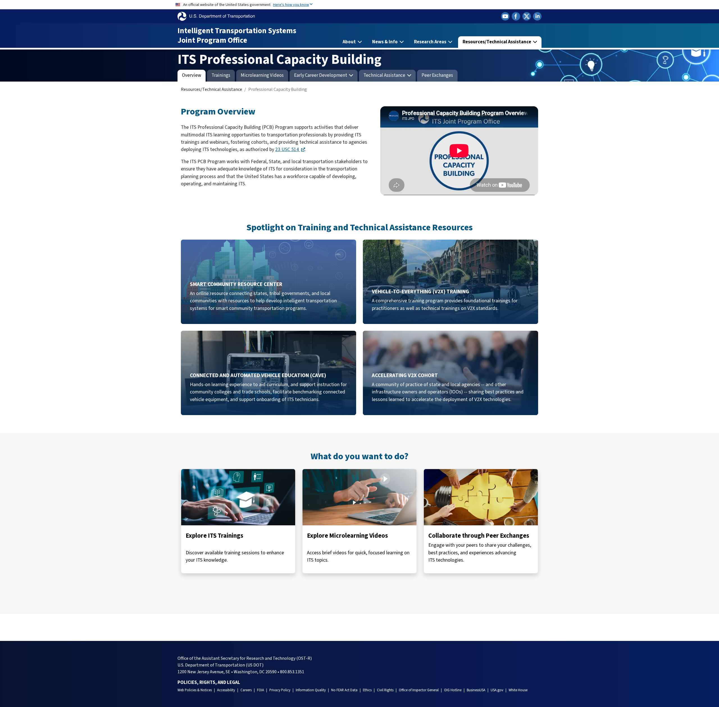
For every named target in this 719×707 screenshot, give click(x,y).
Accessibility (226, 690)
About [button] (350, 42)
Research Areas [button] (430, 42)
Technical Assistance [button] (384, 75)
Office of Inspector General (419, 690)
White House (518, 690)
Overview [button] (191, 75)
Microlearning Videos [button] (262, 75)
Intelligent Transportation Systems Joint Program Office (237, 35)
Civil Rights (385, 690)
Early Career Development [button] (321, 75)
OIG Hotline (452, 690)
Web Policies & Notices (195, 690)
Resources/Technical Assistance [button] (497, 42)
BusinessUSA (476, 690)
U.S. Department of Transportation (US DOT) (220, 665)
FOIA (260, 690)
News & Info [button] (385, 42)
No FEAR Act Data (344, 690)
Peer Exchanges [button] (437, 75)
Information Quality (311, 690)
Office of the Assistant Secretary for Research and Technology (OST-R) (245, 658)
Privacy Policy (279, 690)
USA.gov (497, 690)
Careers (246, 690)
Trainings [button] (220, 75)
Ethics (367, 690)
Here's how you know (291, 5)
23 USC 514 (287, 149)
